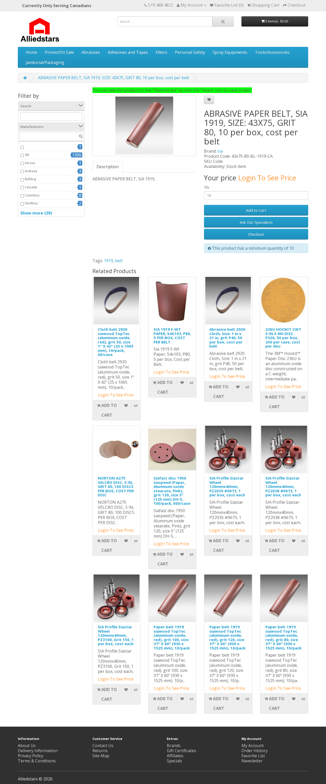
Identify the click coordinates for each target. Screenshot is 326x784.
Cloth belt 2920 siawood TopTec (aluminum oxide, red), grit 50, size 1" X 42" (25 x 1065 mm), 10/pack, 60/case (115, 342)
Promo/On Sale (59, 52)
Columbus (32, 195)
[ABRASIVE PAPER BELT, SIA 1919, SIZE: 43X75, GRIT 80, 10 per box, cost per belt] (144, 125)
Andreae (31, 171)
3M (27, 155)
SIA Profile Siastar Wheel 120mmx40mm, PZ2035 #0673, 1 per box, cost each (227, 486)
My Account (252, 745)
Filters (161, 52)
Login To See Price (267, 177)
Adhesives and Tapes (128, 52)
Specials (174, 761)
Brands (174, 745)
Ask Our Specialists (256, 222)
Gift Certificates (181, 750)
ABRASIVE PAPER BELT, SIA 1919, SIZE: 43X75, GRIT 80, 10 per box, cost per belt (113, 78)
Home (31, 52)
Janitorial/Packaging (45, 62)
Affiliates (175, 756)
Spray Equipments (230, 52)
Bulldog (30, 179)
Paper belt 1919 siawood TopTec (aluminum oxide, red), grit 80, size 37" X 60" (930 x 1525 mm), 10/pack (283, 637)
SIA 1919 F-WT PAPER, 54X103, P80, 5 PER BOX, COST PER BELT (172, 335)
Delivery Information (38, 750)
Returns (100, 750)
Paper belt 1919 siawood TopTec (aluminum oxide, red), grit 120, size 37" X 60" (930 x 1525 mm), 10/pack (227, 637)
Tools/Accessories (272, 52)
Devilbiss (31, 203)
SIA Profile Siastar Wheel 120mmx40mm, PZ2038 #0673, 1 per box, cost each (283, 486)
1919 (108, 260)
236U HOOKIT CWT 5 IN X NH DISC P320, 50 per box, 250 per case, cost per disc (283, 338)
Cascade (31, 187)
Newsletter (252, 761)
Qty (206, 187)
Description (108, 166)
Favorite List (253, 756)
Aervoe (30, 163)
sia (220, 151)
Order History (254, 750)
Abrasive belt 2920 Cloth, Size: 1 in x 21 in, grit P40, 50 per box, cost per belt (227, 338)
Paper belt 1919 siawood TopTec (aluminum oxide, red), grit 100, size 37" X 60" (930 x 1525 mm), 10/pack (172, 637)
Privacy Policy (30, 756)
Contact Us (102, 745)
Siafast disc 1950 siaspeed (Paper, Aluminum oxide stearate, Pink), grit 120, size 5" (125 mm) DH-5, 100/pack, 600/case (172, 490)
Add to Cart (256, 210)
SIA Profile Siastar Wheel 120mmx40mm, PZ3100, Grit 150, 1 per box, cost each (116, 635)
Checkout (256, 234)
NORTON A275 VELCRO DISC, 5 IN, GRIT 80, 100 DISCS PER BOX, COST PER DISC (116, 486)
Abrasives (91, 52)
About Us (27, 745)
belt (119, 260)
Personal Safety (190, 52)
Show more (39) (36, 213)
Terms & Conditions (37, 761)
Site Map (100, 756)
